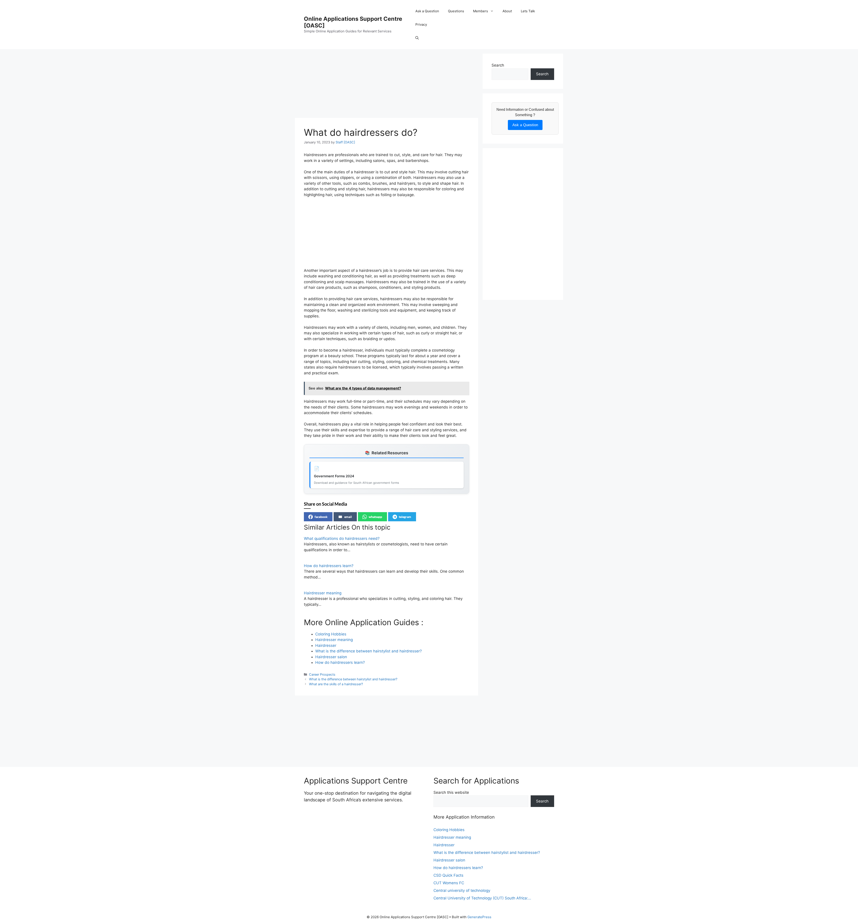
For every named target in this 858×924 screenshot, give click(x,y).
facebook (321, 517)
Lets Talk (528, 11)
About (507, 11)
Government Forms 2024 (334, 476)
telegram (405, 517)
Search (498, 65)
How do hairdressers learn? (328, 566)
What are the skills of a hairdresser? (336, 684)
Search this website (451, 792)
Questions (456, 11)
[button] (417, 38)
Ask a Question (427, 11)
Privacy (421, 24)
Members (480, 11)
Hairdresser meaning (322, 593)
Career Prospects (322, 674)
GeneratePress (479, 917)
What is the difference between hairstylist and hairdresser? (353, 679)
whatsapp (375, 517)
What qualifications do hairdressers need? (342, 538)
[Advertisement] (386, 85)
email (348, 517)
